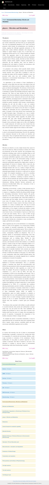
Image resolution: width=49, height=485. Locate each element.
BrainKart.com (8, 1)
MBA (29, 4)
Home (3, 12)
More (4, 8)
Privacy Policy (15, 481)
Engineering (23, 4)
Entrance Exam (41, 4)
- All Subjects (7, 368)
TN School (34, 4)
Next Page (31, 15)
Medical (17, 4)
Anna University (11, 4)
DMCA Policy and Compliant (31, 481)
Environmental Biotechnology (11, 12)
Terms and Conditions (22, 481)
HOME (4, 4)
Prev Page (5, 15)
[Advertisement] (42, 31)
